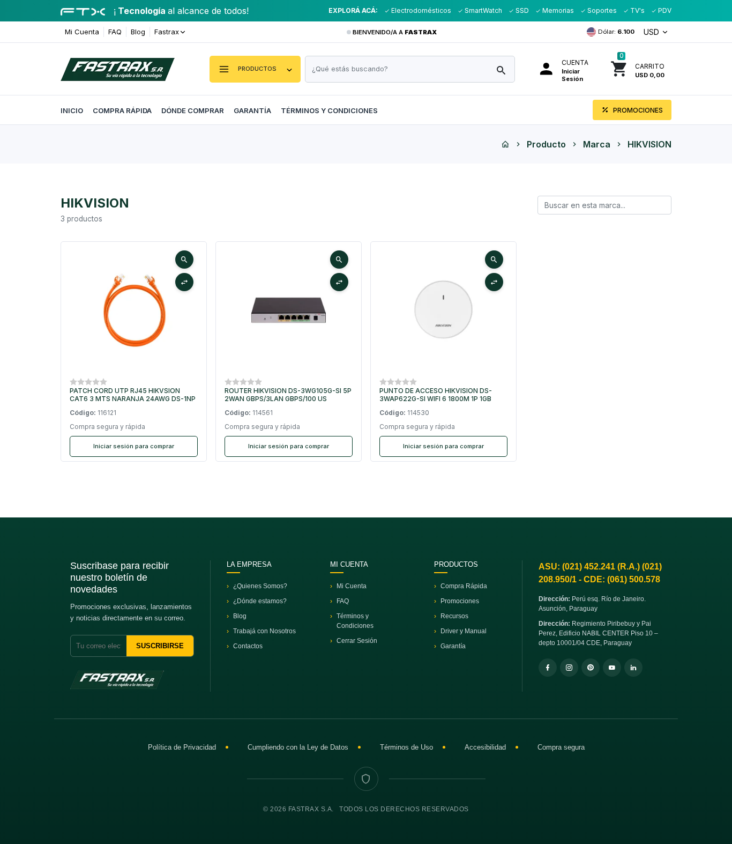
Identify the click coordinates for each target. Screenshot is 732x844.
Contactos (248, 646)
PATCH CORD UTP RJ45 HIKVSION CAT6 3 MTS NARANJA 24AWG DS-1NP (133, 394)
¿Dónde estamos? (260, 601)
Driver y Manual (463, 631)
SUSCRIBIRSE (160, 646)
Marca (596, 144)
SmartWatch (482, 10)
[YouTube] (612, 667)
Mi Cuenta (82, 31)
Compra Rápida (122, 110)
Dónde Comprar (192, 110)
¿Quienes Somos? (260, 586)
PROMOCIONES (637, 110)
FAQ (115, 31)
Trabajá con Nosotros (264, 631)
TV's (637, 10)
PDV (663, 10)
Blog (138, 31)
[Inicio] (505, 144)
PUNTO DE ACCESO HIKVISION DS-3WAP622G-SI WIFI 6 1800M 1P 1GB (435, 394)
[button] (255, 69)
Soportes (601, 10)
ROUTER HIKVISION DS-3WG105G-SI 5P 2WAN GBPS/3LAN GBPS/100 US (288, 394)
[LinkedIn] (633, 667)
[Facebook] (548, 667)
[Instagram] (569, 667)
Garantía (252, 110)
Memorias (557, 10)
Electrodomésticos (420, 10)
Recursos (454, 616)
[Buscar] (501, 71)
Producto (546, 144)
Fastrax (166, 31)
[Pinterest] (590, 667)
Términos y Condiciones (329, 110)
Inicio (72, 110)
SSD (521, 10)
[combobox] (410, 69)
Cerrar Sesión (357, 641)
